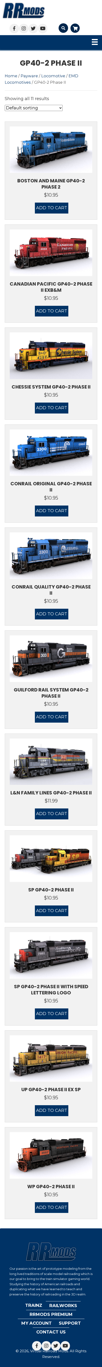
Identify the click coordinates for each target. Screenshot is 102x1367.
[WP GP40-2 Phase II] (51, 1155)
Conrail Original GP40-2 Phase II (51, 486)
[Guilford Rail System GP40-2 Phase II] (51, 658)
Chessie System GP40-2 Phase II (51, 387)
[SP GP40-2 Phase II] (51, 858)
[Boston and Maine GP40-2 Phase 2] (51, 149)
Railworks (63, 1305)
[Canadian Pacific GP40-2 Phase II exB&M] (51, 252)
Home (11, 75)
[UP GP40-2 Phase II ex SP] (51, 1058)
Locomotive (53, 75)
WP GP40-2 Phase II (51, 1186)
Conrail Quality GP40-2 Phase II (51, 590)
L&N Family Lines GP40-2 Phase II (51, 792)
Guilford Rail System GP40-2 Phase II (51, 692)
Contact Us (51, 1332)
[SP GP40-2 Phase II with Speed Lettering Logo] (51, 955)
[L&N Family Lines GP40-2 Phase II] (51, 761)
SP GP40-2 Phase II (51, 889)
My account (36, 1323)
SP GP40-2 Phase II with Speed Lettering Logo (51, 989)
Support (70, 1323)
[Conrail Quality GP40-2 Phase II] (51, 555)
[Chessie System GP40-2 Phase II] (51, 355)
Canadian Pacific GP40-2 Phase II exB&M (51, 287)
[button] (14, 28)
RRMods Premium (51, 1314)
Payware (29, 75)
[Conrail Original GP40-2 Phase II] (51, 452)
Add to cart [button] (51, 207)
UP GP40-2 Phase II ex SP (51, 1089)
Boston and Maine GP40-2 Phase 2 (51, 183)
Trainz (33, 1305)
